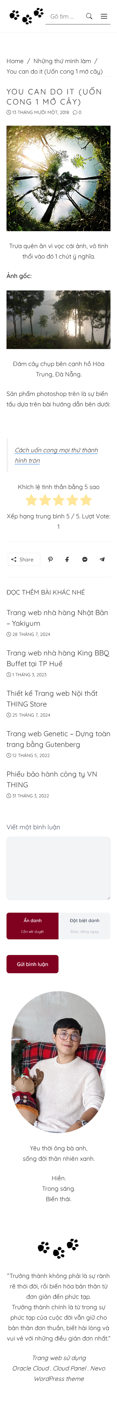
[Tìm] (89, 16)
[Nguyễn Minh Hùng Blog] (26, 16)
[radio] (31, 501)
